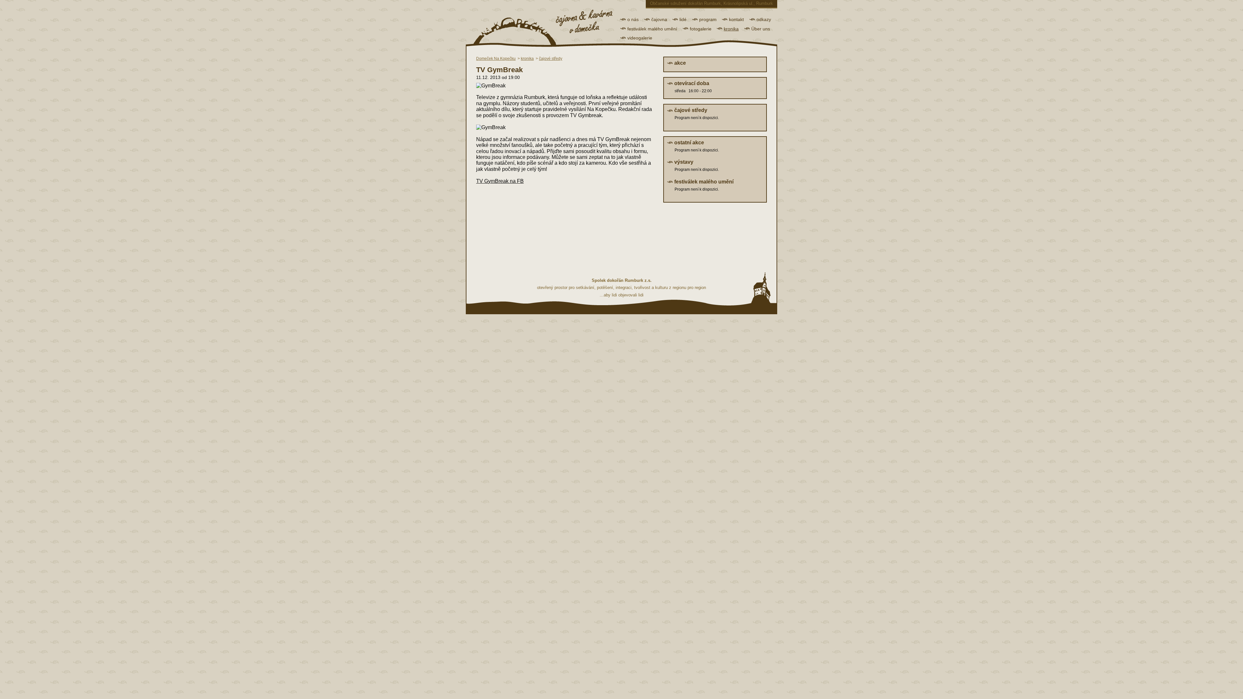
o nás (633, 19)
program (708, 19)
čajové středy (550, 58)
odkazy (763, 19)
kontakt (736, 19)
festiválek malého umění (652, 28)
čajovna (659, 19)
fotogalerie (700, 28)
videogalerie (639, 37)
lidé (683, 19)
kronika (731, 28)
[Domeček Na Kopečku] (538, 26)
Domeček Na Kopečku (496, 58)
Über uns (760, 28)
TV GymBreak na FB (500, 181)
